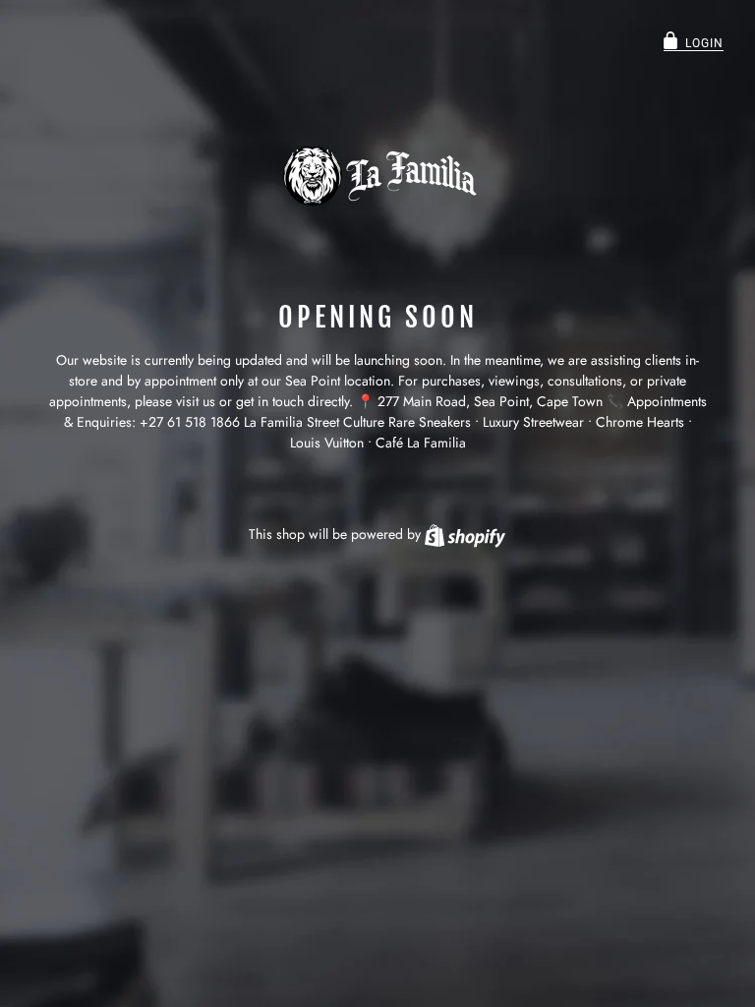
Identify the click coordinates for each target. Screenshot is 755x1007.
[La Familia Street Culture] (377, 176)
